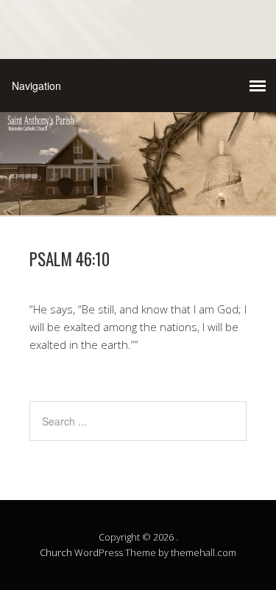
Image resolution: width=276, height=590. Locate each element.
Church (56, 552)
